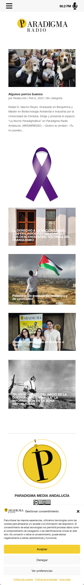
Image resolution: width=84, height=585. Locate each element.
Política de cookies (23, 579)
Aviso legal (65, 579)
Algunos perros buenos (25, 94)
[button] (78, 511)
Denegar (42, 560)
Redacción (20, 98)
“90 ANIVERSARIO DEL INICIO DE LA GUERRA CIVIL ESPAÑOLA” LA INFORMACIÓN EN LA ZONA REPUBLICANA (39, 399)
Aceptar (42, 549)
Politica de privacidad (46, 579)
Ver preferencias (42, 570)
